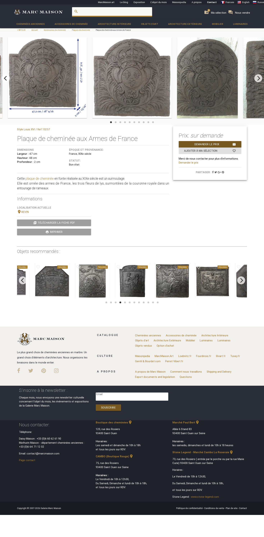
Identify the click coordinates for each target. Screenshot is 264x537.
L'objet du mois (158, 2)
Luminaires (240, 23)
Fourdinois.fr (203, 356)
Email (99, 394)
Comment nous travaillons (186, 371)
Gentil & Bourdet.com (148, 361)
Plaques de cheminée (80, 30)
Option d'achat (165, 345)
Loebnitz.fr (184, 356)
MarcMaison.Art (164, 356)
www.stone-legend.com (205, 496)
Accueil (34, 30)
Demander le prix (215, 144)
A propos (197, 2)
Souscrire (108, 407)
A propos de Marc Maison (150, 371)
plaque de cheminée (40, 178)
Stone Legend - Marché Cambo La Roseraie (202, 452)
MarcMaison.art (106, 2)
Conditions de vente (214, 508)
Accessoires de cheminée (71, 23)
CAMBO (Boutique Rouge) (114, 456)
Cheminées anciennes (30, 23)
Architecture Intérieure (114, 23)
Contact (212, 2)
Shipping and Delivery (219, 371)
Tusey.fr (235, 356)
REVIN (23, 212)
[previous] (6, 78)
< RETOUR (21, 30)
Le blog (124, 2)
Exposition (139, 2)
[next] (258, 78)
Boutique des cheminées (114, 422)
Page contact (27, 460)
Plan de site (232, 508)
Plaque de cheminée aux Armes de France (113, 30)
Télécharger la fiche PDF (54, 223)
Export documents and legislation (155, 377)
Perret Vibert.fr (174, 361)
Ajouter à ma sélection (210, 151)
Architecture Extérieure (185, 23)
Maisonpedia (179, 2)
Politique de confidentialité (189, 508)
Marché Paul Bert (186, 422)
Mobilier (217, 23)
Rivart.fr (221, 356)
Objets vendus (143, 345)
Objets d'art (149, 23)
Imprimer (54, 232)
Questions (186, 377)
